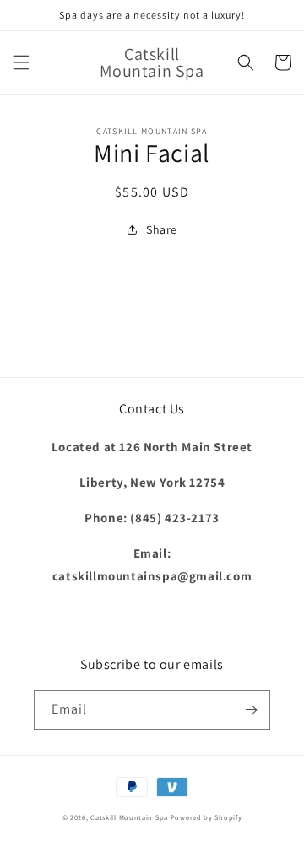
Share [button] (161, 229)
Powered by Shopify (206, 817)
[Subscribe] (250, 710)
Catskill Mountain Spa (130, 817)
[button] (21, 62)
